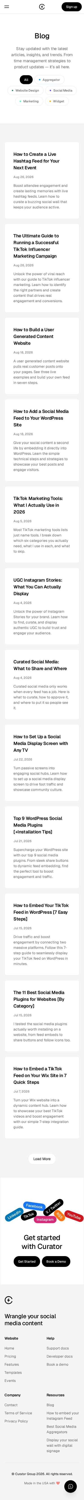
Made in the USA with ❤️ (42, 1483)
